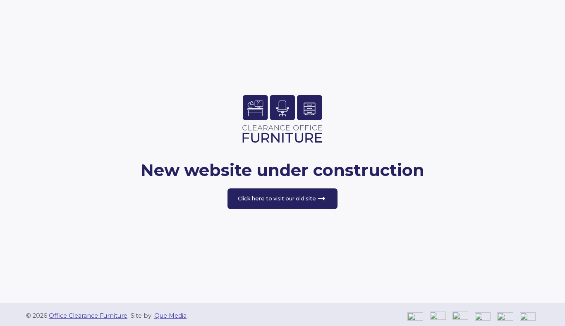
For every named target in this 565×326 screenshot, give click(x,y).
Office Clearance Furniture (88, 315)
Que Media (170, 315)
